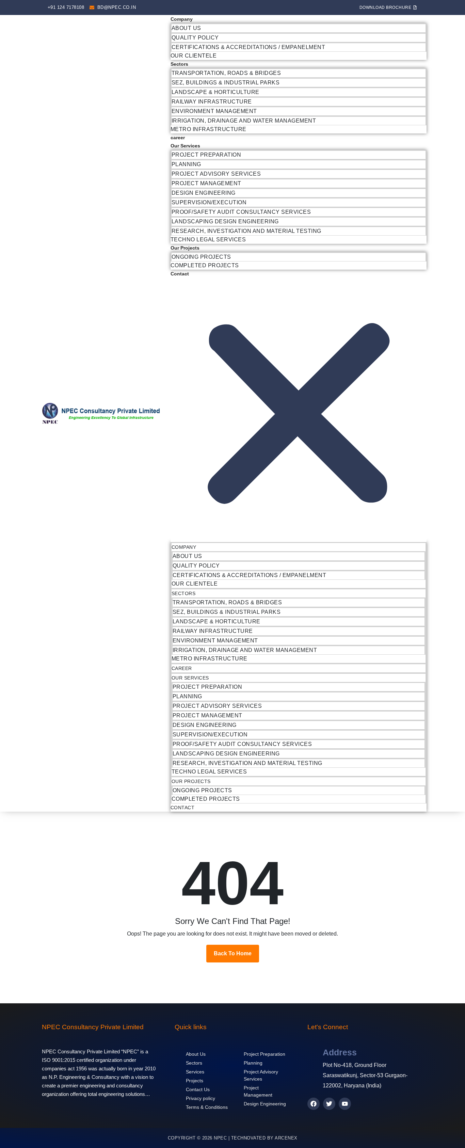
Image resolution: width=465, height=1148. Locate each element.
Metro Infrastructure (208, 129)
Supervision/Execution (209, 202)
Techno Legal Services (208, 239)
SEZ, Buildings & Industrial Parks (226, 82)
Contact (180, 273)
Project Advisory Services (216, 174)
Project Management (206, 183)
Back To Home (233, 953)
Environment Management (214, 111)
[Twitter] (329, 1104)
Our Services (185, 145)
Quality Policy (195, 38)
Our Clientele (194, 56)
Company (182, 19)
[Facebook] (313, 1104)
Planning (186, 164)
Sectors (179, 64)
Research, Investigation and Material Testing (246, 231)
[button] (299, 410)
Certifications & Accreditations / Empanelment (248, 47)
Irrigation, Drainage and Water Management (244, 121)
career (178, 137)
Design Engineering (204, 193)
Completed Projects (205, 265)
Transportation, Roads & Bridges (226, 73)
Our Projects (185, 248)
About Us (186, 28)
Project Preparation (206, 155)
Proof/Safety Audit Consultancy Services (241, 212)
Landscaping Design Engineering (225, 221)
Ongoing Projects (201, 257)
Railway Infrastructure (212, 102)
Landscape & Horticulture (215, 92)
